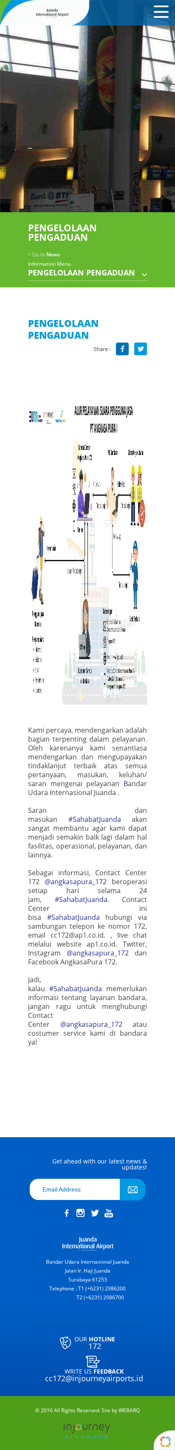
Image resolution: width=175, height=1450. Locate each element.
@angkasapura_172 (76, 881)
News (44, 254)
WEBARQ (129, 1410)
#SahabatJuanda (94, 819)
